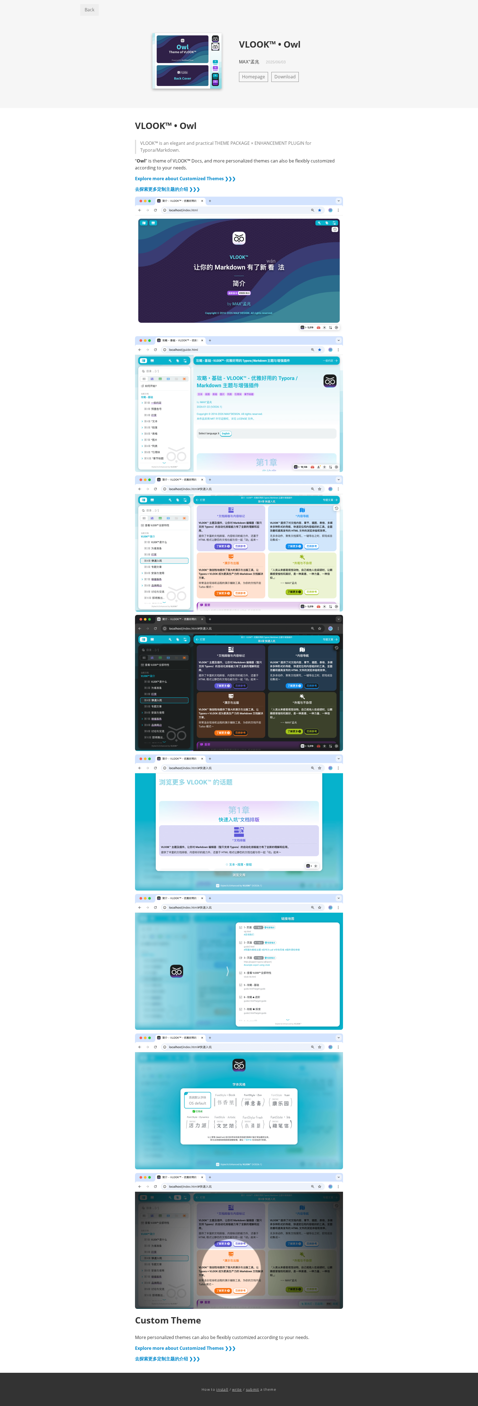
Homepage (253, 77)
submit (252, 1389)
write (237, 1389)
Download (285, 77)
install (222, 1389)
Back (89, 10)
